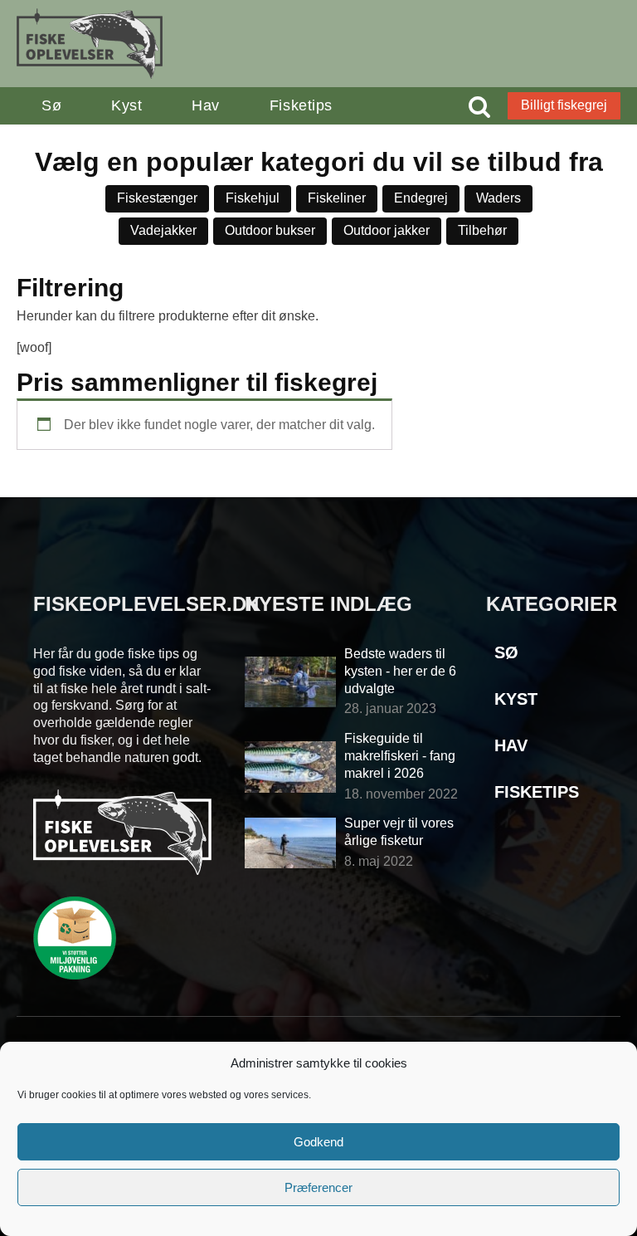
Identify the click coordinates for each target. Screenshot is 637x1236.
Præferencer (318, 1187)
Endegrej (421, 198)
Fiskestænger (157, 198)
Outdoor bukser (270, 230)
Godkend (318, 1142)
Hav (206, 105)
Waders (498, 198)
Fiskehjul (253, 198)
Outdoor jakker (386, 230)
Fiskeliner (337, 198)
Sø (51, 105)
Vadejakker (163, 230)
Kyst (126, 105)
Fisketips (301, 105)
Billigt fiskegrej (564, 105)
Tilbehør (482, 230)
